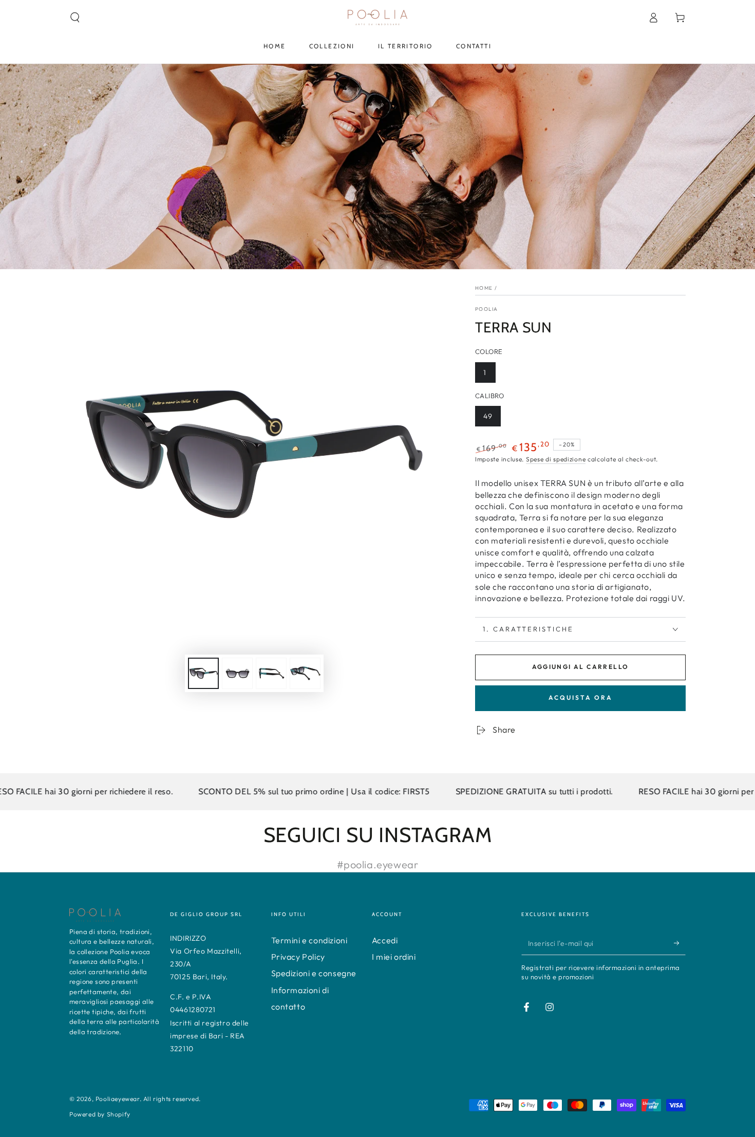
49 (488, 416)
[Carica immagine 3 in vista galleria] (271, 673)
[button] (75, 17)
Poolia (486, 309)
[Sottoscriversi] (680, 943)
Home (484, 288)
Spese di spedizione (556, 459)
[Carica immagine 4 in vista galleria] (305, 673)
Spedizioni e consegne (314, 973)
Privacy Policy (298, 957)
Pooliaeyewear (118, 1099)
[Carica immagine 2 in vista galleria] (237, 673)
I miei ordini (394, 957)
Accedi (385, 940)
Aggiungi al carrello (580, 666)
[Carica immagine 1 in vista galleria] (203, 673)
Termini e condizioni (309, 940)
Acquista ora (581, 697)
